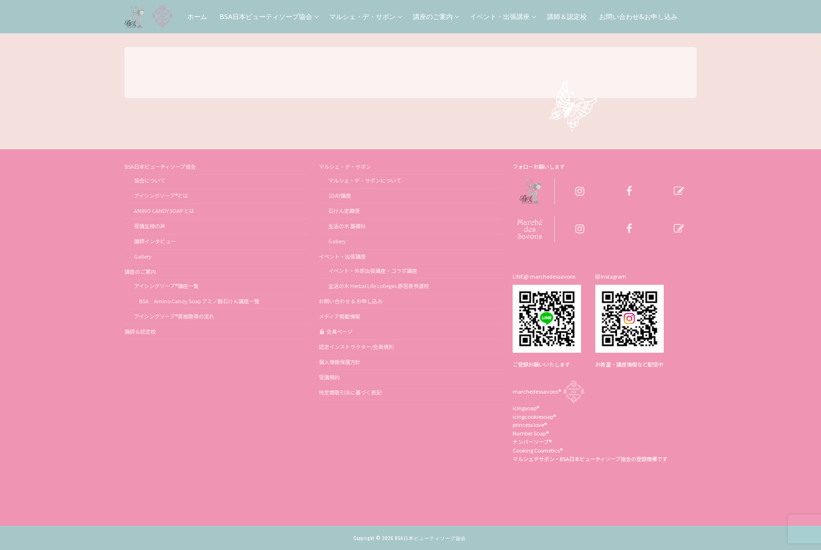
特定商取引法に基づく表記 (350, 392)
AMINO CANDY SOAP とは (164, 210)
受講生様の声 (149, 226)
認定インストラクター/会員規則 (356, 346)
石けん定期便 (344, 210)
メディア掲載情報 (339, 316)
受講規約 (329, 377)
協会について (149, 180)
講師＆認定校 (140, 331)
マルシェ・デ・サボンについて (364, 180)
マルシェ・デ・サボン (345, 166)
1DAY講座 (339, 195)
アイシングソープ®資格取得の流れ (174, 316)
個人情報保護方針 (340, 362)
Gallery (143, 256)
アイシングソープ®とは (161, 195)
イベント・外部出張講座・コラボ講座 (372, 270)
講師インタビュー (155, 241)
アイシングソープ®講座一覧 (166, 285)
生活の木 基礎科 (347, 226)
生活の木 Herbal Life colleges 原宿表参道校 (378, 285)
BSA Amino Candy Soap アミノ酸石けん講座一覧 (196, 301)
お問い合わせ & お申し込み (350, 301)
